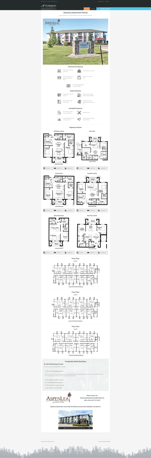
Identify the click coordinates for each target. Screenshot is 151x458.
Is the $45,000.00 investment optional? (54, 382)
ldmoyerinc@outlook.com (52, 1)
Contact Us (93, 8)
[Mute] (89, 428)
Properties (87, 8)
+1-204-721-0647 (105, 8)
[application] (75, 419)
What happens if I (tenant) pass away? (54, 379)
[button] (75, 371)
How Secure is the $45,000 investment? (54, 371)
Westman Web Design (106, 441)
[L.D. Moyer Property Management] (48, 6)
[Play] (60, 428)
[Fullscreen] (91, 428)
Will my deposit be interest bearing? (54, 387)
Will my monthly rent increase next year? (55, 385)
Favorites (102, 1)
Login (108, 1)
